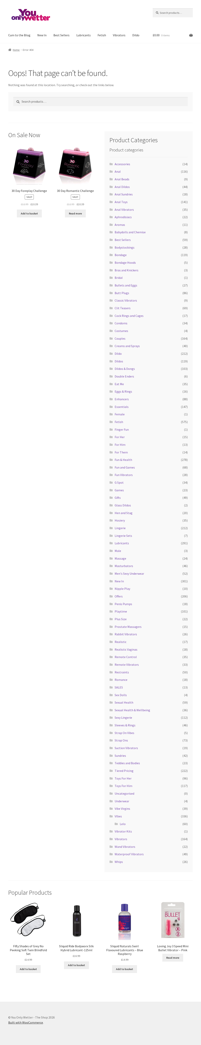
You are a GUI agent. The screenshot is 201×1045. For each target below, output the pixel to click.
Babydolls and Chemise (130, 232)
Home (16, 50)
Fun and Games (125, 467)
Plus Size (121, 619)
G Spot (119, 482)
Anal (118, 171)
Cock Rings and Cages (129, 316)
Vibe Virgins (122, 809)
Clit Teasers (123, 308)
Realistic (120, 642)
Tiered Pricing (124, 771)
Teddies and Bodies (127, 763)
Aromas (120, 225)
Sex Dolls (121, 695)
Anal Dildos (122, 187)
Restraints (122, 672)
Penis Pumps (123, 604)
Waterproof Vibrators (129, 854)
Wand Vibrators (125, 847)
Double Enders (124, 376)
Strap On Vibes (124, 733)
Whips (119, 862)
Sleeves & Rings (125, 725)
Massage (120, 558)
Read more (75, 213)
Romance (121, 680)
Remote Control (126, 657)
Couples (120, 338)
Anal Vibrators (124, 210)
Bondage (121, 255)
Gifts (118, 498)
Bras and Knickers (126, 270)
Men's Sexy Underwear (129, 573)
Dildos (119, 361)
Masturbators (124, 566)
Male (118, 551)
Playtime (121, 611)
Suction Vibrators (126, 748)
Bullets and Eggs (126, 285)
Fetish (102, 35)
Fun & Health (123, 460)
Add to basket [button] (29, 213)
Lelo (123, 824)
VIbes (118, 816)
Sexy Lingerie (123, 717)
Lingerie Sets (123, 536)
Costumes (121, 331)
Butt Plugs (122, 293)
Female (120, 414)
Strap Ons (121, 740)
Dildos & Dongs (125, 369)
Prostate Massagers (128, 627)
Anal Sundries (124, 194)
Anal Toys (121, 202)
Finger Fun (122, 429)
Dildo (135, 35)
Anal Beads (122, 179)
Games (119, 490)
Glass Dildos (123, 505)
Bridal (119, 278)
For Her (120, 437)
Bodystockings (124, 247)
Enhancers (122, 399)
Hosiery (120, 520)
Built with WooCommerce (25, 1022)
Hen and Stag (123, 513)
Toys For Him (123, 786)
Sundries (120, 756)
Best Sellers (61, 35)
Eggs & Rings (123, 391)
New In (42, 35)
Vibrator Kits (123, 831)
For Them (121, 452)
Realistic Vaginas (126, 649)
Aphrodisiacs (123, 217)
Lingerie (120, 528)
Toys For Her (123, 778)
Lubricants (83, 35)
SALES (119, 687)
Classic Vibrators (126, 300)
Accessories (122, 164)
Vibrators (119, 35)
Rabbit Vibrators (126, 634)
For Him (120, 445)
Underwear (122, 801)
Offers (119, 596)
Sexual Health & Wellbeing (132, 710)
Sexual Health (124, 702)
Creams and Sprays (127, 346)
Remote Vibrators (127, 665)
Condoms (121, 323)
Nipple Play (122, 589)
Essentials (122, 407)
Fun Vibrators (124, 475)
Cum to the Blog (19, 35)
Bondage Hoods (125, 262)
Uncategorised (124, 793)
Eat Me (119, 384)
